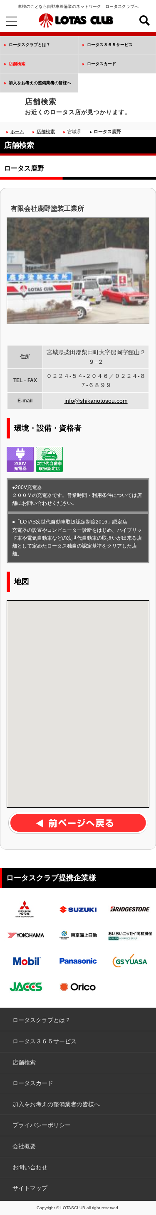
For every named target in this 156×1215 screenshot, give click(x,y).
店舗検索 (17, 63)
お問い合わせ (29, 1167)
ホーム (17, 131)
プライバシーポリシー (41, 1125)
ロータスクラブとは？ (29, 44)
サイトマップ (29, 1188)
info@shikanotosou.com (96, 400)
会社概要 (24, 1146)
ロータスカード (101, 63)
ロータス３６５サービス (110, 44)
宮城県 (74, 131)
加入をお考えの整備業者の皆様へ (40, 82)
